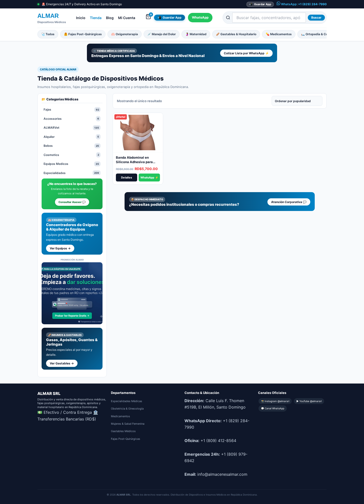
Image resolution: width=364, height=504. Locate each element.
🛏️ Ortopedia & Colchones (320, 34)
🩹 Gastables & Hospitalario (236, 34)
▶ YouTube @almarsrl (309, 401)
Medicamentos (120, 416)
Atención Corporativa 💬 (289, 202)
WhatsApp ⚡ (149, 177)
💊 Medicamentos (279, 34)
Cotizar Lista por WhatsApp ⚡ (246, 53)
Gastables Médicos (123, 431)
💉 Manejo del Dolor (161, 34)
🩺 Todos (47, 34)
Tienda (96, 18)
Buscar (316, 17)
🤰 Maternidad (196, 34)
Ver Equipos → (60, 248)
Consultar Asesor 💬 (72, 202)
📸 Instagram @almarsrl (275, 401)
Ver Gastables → (62, 363)
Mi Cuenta (126, 18)
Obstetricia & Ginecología (127, 408)
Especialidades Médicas (126, 401)
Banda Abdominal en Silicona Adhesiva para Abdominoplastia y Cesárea (138, 161)
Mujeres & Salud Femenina (127, 423)
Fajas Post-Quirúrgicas (125, 439)
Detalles (126, 177)
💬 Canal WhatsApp (272, 408)
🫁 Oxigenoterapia (124, 34)
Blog (110, 18)
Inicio (80, 18)
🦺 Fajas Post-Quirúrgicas (83, 34)
